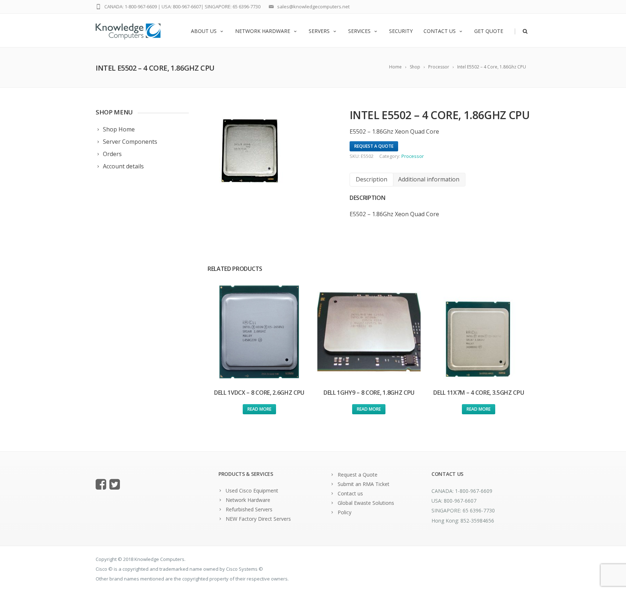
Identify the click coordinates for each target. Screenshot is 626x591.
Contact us (439, 31)
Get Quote (488, 31)
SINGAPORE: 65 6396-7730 (232, 6)
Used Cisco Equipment (252, 490)
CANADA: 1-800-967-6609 (130, 6)
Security (401, 31)
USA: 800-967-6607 (181, 6)
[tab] (371, 179)
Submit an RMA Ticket (363, 484)
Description (371, 179)
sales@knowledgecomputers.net (313, 6)
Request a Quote (357, 474)
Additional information (428, 179)
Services (359, 31)
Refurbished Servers (249, 509)
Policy (344, 512)
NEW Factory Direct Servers (258, 518)
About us (204, 31)
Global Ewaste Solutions (366, 502)
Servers (319, 31)
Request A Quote (373, 146)
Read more (259, 409)
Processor (412, 156)
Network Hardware (262, 31)
